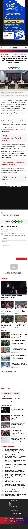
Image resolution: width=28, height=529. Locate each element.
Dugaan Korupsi (7, 396)
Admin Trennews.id (13, 65)
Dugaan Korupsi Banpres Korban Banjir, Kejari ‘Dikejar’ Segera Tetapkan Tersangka (15, 466)
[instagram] (14, 513)
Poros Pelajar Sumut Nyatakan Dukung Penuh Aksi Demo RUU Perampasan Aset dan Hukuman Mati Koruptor (19, 335)
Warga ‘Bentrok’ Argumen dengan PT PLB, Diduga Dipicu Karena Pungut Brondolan (20, 311)
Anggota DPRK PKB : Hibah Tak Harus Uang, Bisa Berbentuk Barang (18, 439)
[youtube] (20, 513)
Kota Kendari (6, 391)
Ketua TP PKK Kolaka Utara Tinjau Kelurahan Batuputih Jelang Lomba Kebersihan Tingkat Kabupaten (14, 450)
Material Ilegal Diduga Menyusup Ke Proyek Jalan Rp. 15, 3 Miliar (14, 490)
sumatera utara (7, 393)
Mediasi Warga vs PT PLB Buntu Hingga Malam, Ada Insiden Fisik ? (13, 163)
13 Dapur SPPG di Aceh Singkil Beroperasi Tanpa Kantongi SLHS (16, 461)
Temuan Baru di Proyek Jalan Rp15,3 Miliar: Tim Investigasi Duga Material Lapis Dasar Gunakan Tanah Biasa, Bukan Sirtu (15, 486)
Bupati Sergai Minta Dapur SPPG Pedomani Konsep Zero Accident (19, 364)
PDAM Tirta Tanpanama (15, 215)
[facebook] (8, 513)
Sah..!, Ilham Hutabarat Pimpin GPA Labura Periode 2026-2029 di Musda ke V (18, 349)
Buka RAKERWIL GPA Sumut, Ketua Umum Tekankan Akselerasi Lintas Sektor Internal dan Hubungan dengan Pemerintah (18, 343)
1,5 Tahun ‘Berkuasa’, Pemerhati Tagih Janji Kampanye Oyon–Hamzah (18, 432)
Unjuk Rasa (17, 398)
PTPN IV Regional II (18, 396)
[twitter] (11, 513)
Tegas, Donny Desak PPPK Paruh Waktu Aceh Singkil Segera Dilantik (15, 480)
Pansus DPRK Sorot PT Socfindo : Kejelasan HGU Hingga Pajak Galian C (7, 325)
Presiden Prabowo (7, 398)
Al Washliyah (17, 393)
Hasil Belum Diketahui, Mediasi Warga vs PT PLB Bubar (14, 178)
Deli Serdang (15, 391)
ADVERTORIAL (4, 54)
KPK (22, 391)
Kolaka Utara (5, 215)
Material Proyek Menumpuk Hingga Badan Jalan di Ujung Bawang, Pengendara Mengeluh (13, 138)
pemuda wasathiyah (8, 401)
